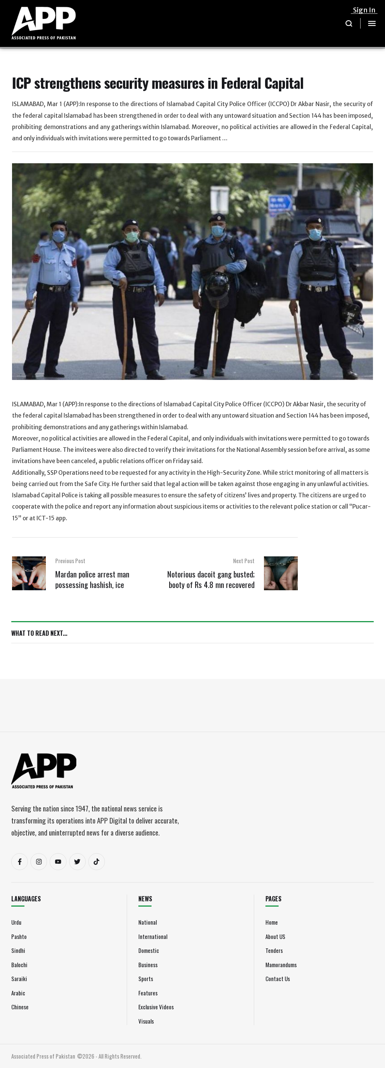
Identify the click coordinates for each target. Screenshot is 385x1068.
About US (275, 936)
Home (271, 922)
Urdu (16, 922)
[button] (349, 23)
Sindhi (18, 950)
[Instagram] (38, 861)
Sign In (364, 10)
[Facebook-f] (19, 861)
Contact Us (277, 978)
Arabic (18, 993)
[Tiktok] (96, 861)
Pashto (19, 936)
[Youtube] (58, 861)
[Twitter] (77, 861)
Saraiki (19, 978)
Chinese (20, 1007)
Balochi (19, 964)
